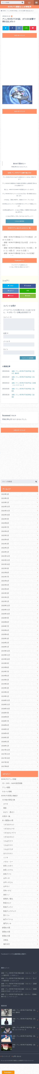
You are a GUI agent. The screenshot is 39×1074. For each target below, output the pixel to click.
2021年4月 (5, 589)
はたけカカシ (8, 853)
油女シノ (6, 894)
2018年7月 (5, 721)
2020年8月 (5, 622)
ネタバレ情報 (7, 791)
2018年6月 (5, 725)
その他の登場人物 (8, 800)
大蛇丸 (5, 940)
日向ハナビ (7, 890)
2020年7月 (5, 626)
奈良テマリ (7, 874)
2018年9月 (5, 713)
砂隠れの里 (6, 927)
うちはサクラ (8, 841)
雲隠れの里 (6, 932)
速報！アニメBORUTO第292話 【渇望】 (23, 378)
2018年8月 (5, 717)
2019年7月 (5, 671)
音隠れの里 (6, 936)
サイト (5, 349)
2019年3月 (5, 688)
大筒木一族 (6, 816)
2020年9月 (5, 618)
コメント (7, 317)
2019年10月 (5, 659)
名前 (5, 333)
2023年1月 (5, 502)
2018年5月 (5, 729)
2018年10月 (5, 708)
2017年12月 (5, 750)
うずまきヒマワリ (9, 833)
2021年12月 (5, 556)
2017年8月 (5, 766)
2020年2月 (5, 643)
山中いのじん (8, 882)
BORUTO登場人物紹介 (9, 795)
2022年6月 (5, 531)
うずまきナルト (8, 824)
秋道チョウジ (8, 907)
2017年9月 (5, 762)
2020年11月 (5, 610)
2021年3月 (5, 593)
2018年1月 (5, 746)
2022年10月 (5, 515)
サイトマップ (6, 1056)
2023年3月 (5, 494)
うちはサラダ (8, 849)
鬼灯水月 (6, 944)
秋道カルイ (7, 903)
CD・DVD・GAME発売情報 (12, 783)
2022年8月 (5, 523)
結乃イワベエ (8, 919)
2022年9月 (5, 519)
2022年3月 (5, 544)
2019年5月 (5, 680)
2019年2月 (5, 692)
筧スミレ (6, 915)
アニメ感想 (6, 787)
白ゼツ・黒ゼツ (8, 812)
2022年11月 (5, 511)
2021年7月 (5, 577)
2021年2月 (5, 597)
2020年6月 (5, 630)
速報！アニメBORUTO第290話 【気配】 (23, 390)
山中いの (6, 878)
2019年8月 (5, 667)
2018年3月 (5, 737)
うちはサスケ (8, 845)
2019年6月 (5, 676)
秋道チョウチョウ (9, 911)
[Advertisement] (19, 62)
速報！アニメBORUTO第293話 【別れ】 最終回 (23, 372)
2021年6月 (5, 581)
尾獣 (4, 808)
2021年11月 (5, 560)
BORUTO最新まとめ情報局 (19, 7)
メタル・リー (8, 861)
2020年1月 (5, 647)
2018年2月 (5, 741)
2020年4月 (5, 634)
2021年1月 (5, 601)
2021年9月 (5, 568)
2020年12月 (5, 605)
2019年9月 (5, 663)
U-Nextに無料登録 (19, 221)
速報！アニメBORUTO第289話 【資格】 (23, 396)
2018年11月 (5, 704)
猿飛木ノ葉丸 (8, 899)
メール (6, 341)
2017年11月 (5, 754)
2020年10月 (5, 614)
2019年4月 (5, 684)
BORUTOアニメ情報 (8, 779)
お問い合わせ (29, 2)
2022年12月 (5, 506)
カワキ (5, 804)
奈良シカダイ (8, 866)
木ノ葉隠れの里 (7, 820)
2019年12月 (5, 651)
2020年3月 (5, 638)
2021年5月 (5, 585)
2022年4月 (5, 539)
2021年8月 (5, 572)
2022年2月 (5, 548)
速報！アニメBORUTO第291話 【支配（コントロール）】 (24, 384)
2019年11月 (5, 655)
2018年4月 (5, 733)
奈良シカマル (8, 870)
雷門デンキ (7, 923)
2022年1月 (5, 552)
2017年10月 (5, 758)
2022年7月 (5, 527)
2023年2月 (5, 498)
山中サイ (6, 886)
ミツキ (5, 857)
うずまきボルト (8, 837)
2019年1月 (5, 696)
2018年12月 (5, 700)
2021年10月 (5, 564)
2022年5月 (5, 535)
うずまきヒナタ (8, 828)
